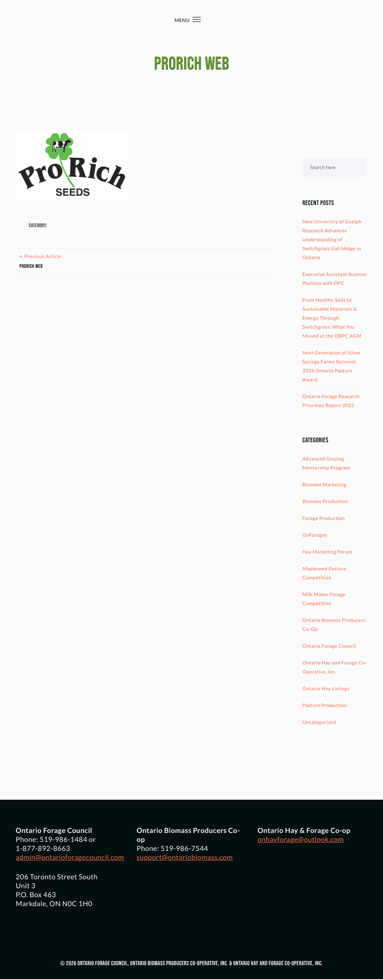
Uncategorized (319, 722)
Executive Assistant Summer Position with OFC (335, 278)
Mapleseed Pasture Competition (324, 573)
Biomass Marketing (325, 484)
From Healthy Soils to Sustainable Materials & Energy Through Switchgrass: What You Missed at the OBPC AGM (332, 318)
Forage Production (324, 518)
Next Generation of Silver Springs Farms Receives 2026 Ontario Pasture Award (332, 366)
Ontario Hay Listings (326, 688)
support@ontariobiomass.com (185, 857)
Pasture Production (325, 705)
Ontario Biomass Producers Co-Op (334, 624)
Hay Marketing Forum (328, 552)
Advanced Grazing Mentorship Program (326, 463)
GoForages (315, 535)
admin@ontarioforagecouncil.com (70, 857)
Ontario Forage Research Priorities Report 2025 (331, 400)
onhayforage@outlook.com (301, 839)
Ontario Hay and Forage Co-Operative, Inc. (335, 667)
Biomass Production (326, 501)
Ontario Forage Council (329, 646)
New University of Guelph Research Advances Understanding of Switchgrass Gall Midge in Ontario (332, 239)
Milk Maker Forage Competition (324, 598)
